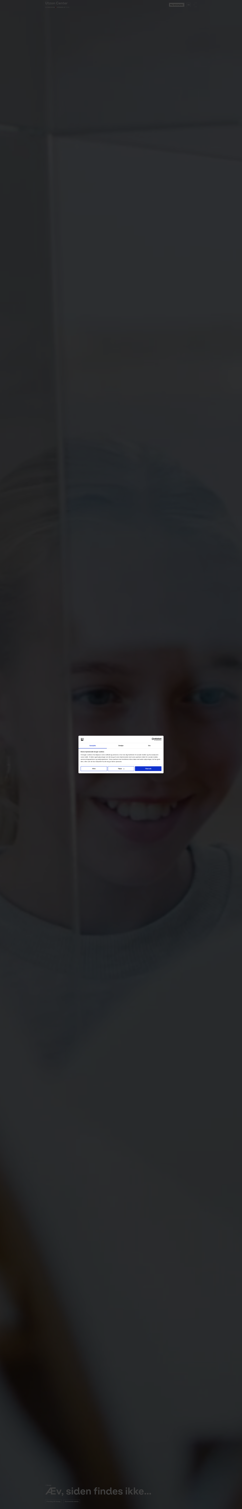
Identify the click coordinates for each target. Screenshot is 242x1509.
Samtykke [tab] (92, 745)
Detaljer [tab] (121, 745)
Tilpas (120, 768)
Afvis (94, 768)
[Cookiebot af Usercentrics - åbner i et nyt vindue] (153, 739)
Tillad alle (148, 768)
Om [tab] (149, 745)
